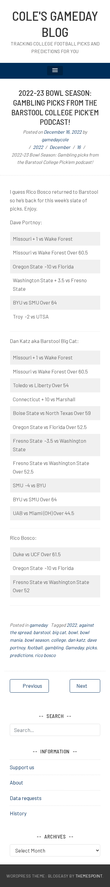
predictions (21, 655)
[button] (55, 70)
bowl (73, 632)
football (34, 647)
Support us (22, 767)
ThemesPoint (89, 875)
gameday (38, 625)
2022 (72, 625)
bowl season (36, 640)
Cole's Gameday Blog (55, 24)
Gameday (74, 647)
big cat (59, 632)
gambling (54, 647)
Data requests (26, 798)
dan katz (76, 640)
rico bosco (45, 655)
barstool (41, 632)
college (58, 640)
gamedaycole (55, 139)
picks (91, 647)
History (18, 813)
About (16, 782)
